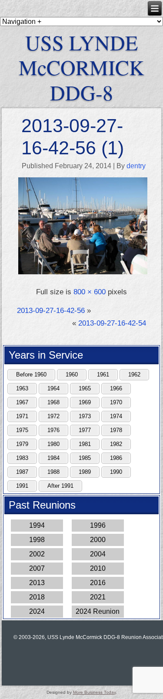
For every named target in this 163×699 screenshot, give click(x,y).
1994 (37, 525)
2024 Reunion (98, 611)
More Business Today (94, 692)
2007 (37, 568)
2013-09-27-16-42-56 (51, 310)
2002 (37, 554)
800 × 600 (89, 292)
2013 (37, 582)
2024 (37, 611)
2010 (98, 568)
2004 (98, 554)
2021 (98, 597)
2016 (98, 582)
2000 (98, 539)
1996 (98, 525)
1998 (37, 539)
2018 (37, 597)
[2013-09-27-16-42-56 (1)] (83, 273)
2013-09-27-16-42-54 (112, 323)
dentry (136, 166)
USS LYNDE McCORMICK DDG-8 (81, 67)
